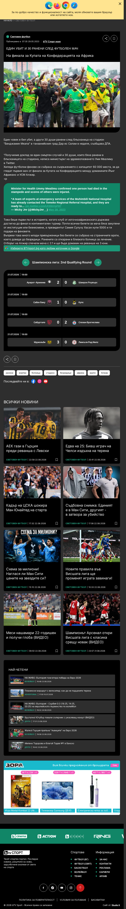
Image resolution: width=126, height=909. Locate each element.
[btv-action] (35, 836)
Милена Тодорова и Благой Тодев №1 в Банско (49, 743)
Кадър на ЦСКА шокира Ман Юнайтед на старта (26, 507)
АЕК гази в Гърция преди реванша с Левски (27, 448)
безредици (65, 373)
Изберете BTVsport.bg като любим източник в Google (45, 248)
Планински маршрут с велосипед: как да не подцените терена (58, 690)
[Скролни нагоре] (80, 888)
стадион (50, 373)
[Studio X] (115, 905)
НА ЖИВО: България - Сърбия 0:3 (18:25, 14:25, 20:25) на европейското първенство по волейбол (50, 705)
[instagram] (71, 888)
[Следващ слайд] (98, 262)
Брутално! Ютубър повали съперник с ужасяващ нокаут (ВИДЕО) (59, 717)
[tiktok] (53, 888)
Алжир (104, 373)
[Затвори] (120, 4)
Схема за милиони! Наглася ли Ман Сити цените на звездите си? (26, 573)
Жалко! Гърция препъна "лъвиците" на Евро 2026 (51, 730)
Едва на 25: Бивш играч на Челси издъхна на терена (88, 448)
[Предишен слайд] (26, 262)
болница (36, 373)
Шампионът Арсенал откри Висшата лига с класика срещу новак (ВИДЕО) (89, 637)
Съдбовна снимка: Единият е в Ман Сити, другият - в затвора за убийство (89, 510)
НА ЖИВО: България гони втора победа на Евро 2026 (53, 677)
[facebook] (43, 888)
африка (80, 373)
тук (114, 765)
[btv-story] (63, 836)
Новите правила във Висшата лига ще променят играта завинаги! (89, 573)
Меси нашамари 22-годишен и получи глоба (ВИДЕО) (31, 635)
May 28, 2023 (57, 209)
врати (93, 373)
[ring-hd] (91, 836)
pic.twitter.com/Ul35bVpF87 (43, 206)
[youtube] (62, 888)
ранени (9, 373)
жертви (22, 373)
